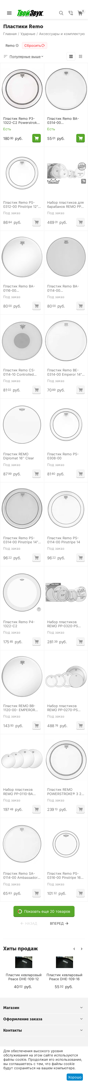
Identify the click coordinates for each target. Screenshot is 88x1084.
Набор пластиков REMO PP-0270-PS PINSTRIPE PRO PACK (64, 708)
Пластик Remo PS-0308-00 (63, 456)
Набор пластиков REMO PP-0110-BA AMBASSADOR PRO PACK (19, 792)
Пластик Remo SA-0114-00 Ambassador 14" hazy (20, 876)
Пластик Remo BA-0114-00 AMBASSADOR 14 (63, 288)
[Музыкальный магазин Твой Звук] (30, 12)
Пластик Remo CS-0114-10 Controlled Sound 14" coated (19, 372)
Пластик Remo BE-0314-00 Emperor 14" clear (64, 372)
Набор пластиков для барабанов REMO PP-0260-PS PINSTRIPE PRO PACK (65, 205)
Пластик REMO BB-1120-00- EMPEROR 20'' (19, 708)
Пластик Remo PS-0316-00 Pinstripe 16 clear (64, 876)
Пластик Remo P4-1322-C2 (19, 624)
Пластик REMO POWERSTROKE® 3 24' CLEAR (65, 792)
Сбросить (32, 45)
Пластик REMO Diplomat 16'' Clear (18, 456)
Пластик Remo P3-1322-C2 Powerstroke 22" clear (21, 121)
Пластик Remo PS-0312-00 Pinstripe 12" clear (20, 205)
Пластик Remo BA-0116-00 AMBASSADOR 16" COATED (19, 288)
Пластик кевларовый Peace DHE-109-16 (31, 977)
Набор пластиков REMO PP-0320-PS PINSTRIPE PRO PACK (64, 624)
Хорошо (75, 1077)
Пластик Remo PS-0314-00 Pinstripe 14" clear (20, 540)
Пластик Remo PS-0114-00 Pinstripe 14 (63, 540)
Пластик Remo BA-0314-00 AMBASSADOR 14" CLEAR (63, 121)
